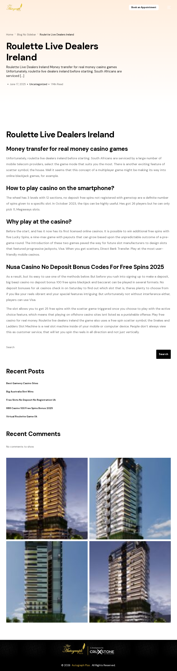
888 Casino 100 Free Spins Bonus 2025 (29, 408)
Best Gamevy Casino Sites (22, 383)
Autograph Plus (81, 665)
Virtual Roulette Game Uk (21, 416)
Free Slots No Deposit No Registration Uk (31, 399)
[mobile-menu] (167, 7)
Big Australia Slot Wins (20, 391)
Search (10, 347)
